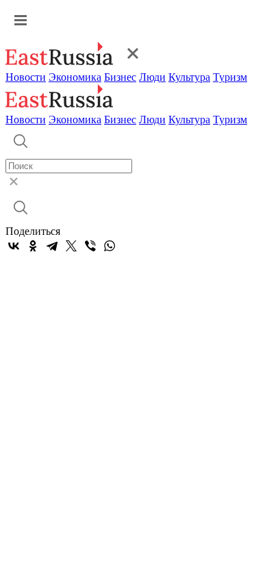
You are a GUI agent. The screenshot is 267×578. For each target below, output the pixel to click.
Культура (189, 77)
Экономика (75, 77)
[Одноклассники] (33, 246)
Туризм (230, 77)
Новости (25, 77)
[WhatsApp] (109, 246)
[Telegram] (52, 246)
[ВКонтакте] (13, 246)
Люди (152, 77)
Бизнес (120, 77)
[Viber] (90, 246)
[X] (71, 246)
